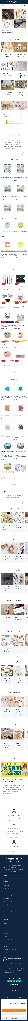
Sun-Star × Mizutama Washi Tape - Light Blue (7, 236)
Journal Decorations (7, 901)
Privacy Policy (5, 1018)
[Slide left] (10, 534)
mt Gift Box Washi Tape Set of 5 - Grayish (20, 326)
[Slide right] (17, 534)
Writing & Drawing (7, 904)
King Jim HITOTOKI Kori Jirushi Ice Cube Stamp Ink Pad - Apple (20, 416)
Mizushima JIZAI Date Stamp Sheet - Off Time (19, 364)
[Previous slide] (8, 36)
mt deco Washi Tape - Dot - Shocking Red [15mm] (6, 364)
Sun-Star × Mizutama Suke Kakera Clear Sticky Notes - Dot (7, 177)
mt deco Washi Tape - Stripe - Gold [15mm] (6, 345)
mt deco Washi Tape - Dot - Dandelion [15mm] (19, 345)
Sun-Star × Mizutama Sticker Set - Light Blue (7, 197)
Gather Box (5, 936)
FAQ (4, 926)
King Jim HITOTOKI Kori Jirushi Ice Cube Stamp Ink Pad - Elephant (20, 436)
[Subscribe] (23, 875)
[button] (2, 6)
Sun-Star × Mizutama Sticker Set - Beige (20, 197)
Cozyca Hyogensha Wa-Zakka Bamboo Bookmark (6, 287)
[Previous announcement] (2, 1)
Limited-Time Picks (7, 888)
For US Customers (7, 952)
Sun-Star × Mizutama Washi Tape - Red (7, 255)
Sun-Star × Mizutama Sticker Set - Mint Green (7, 216)
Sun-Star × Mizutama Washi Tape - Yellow (20, 255)
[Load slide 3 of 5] (14, 36)
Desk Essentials (6, 908)
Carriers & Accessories (8, 911)
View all (14, 263)
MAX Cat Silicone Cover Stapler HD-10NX (7, 307)
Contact (5, 930)
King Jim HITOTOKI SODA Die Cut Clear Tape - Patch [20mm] (20, 456)
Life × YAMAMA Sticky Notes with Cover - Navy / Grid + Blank (20, 287)
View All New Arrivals (14, 122)
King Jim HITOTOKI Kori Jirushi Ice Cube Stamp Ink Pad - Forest (20, 397)
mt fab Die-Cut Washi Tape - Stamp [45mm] (19, 307)
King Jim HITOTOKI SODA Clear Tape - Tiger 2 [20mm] (7, 476)
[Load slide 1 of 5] (10, 36)
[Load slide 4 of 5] (16, 36)
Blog (4, 914)
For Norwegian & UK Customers (10, 949)
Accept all (14, 1010)
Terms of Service (13, 1018)
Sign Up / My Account (14, 837)
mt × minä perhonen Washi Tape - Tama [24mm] (7, 326)
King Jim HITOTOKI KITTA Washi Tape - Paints (20, 476)
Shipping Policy (6, 933)
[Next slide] (19, 36)
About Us (5, 923)
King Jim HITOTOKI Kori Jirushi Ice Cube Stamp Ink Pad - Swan (7, 435)
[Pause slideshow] (25, 36)
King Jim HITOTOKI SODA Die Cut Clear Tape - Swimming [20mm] (6, 456)
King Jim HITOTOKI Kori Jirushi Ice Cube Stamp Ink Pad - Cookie (7, 416)
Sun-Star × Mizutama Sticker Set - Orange (20, 216)
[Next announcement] (25, 1)
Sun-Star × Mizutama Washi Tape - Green (20, 236)
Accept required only (14, 1014)
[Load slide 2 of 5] (12, 36)
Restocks (5, 891)
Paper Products (6, 898)
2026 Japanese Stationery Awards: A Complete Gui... (13, 780)
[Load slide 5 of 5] (17, 36)
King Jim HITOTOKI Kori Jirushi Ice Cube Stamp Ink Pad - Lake (7, 397)
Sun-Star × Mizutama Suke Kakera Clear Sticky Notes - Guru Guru (20, 177)
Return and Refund (7, 939)
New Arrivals (6, 885)
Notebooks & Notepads (8, 895)
